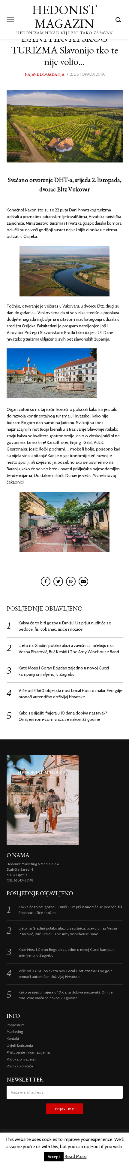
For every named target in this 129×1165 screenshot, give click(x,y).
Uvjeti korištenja (20, 1045)
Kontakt (13, 1038)
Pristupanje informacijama (28, 1052)
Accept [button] (54, 1156)
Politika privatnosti (22, 1059)
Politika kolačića (20, 1066)
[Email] (83, 581)
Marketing (15, 1031)
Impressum (16, 1025)
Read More (75, 1156)
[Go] (119, 19)
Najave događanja (44, 74)
